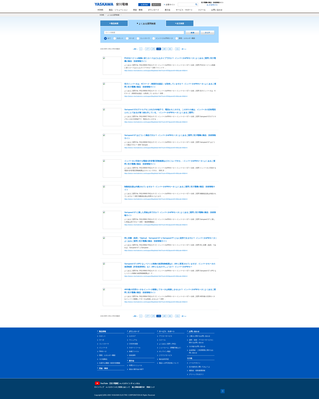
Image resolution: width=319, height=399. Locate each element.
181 (170, 49)
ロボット (120, 38)
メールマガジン (194, 363)
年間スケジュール (135, 365)
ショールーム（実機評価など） (170, 348)
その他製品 (103, 359)
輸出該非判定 (164, 359)
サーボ (131, 38)
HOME (100, 10)
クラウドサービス (165, 355)
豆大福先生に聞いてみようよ (199, 367)
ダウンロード (153, 10)
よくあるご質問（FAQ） (168, 344)
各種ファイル (134, 351)
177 (147, 49)
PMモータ (103, 351)
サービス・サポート (184, 10)
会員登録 (144, 5)
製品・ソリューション (118, 10)
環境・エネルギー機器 (187, 38)
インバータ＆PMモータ (164, 38)
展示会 (167, 10)
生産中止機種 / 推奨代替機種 (109, 363)
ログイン (156, 5)
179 (158, 49)
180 (164, 49)
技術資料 (132, 355)
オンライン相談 (164, 351)
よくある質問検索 (113, 15)
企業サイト (170, 4)
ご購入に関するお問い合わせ (199, 336)
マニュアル (133, 340)
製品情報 (102, 331)
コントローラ (145, 38)
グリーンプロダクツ (196, 374)
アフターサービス (165, 336)
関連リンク (151, 387)
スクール (202, 10)
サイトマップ (99, 387)
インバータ (103, 348)
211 (177, 49)
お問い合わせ (216, 10)
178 (153, 49)
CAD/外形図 (133, 344)
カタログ (132, 336)
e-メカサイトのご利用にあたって (118, 387)
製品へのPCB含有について (169, 363)
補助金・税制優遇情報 (197, 370)
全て (109, 38)
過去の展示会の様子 (136, 369)
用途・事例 (137, 10)
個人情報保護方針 (138, 387)
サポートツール (134, 348)
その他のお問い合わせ (197, 346)
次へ (183, 49)
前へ (135, 49)
